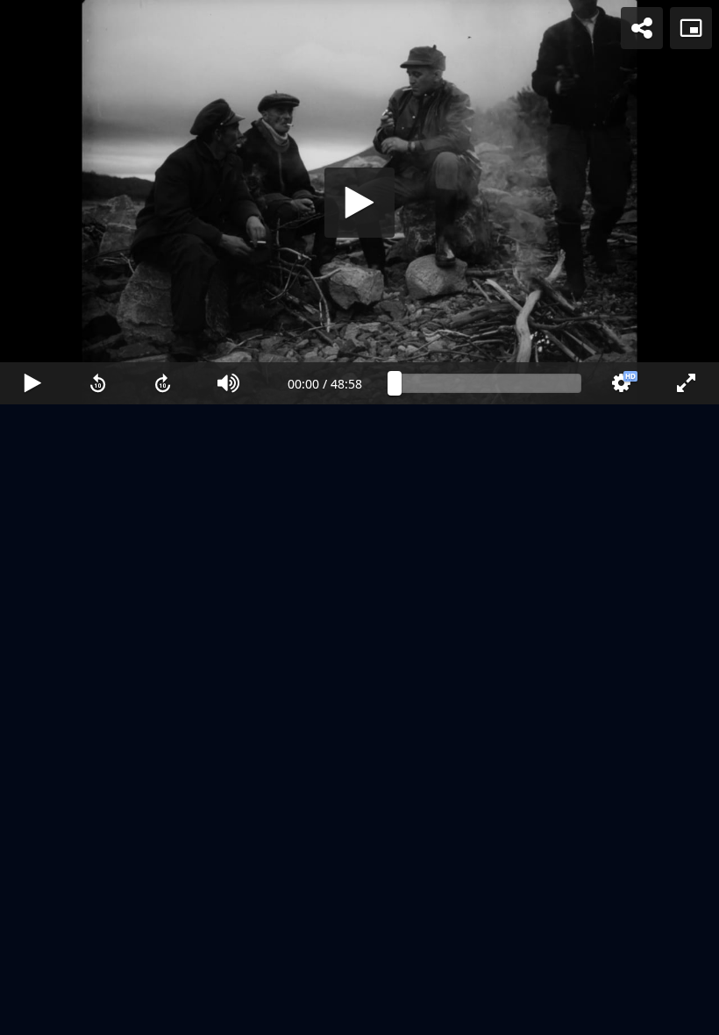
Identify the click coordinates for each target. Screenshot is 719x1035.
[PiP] (691, 28)
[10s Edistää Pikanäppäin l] (163, 1014)
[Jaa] (642, 28)
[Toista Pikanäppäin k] (33, 1014)
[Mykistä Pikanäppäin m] (229, 1014)
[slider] (488, 1014)
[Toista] (359, 517)
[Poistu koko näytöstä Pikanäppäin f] (686, 1014)
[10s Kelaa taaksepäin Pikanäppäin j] (99, 1014)
